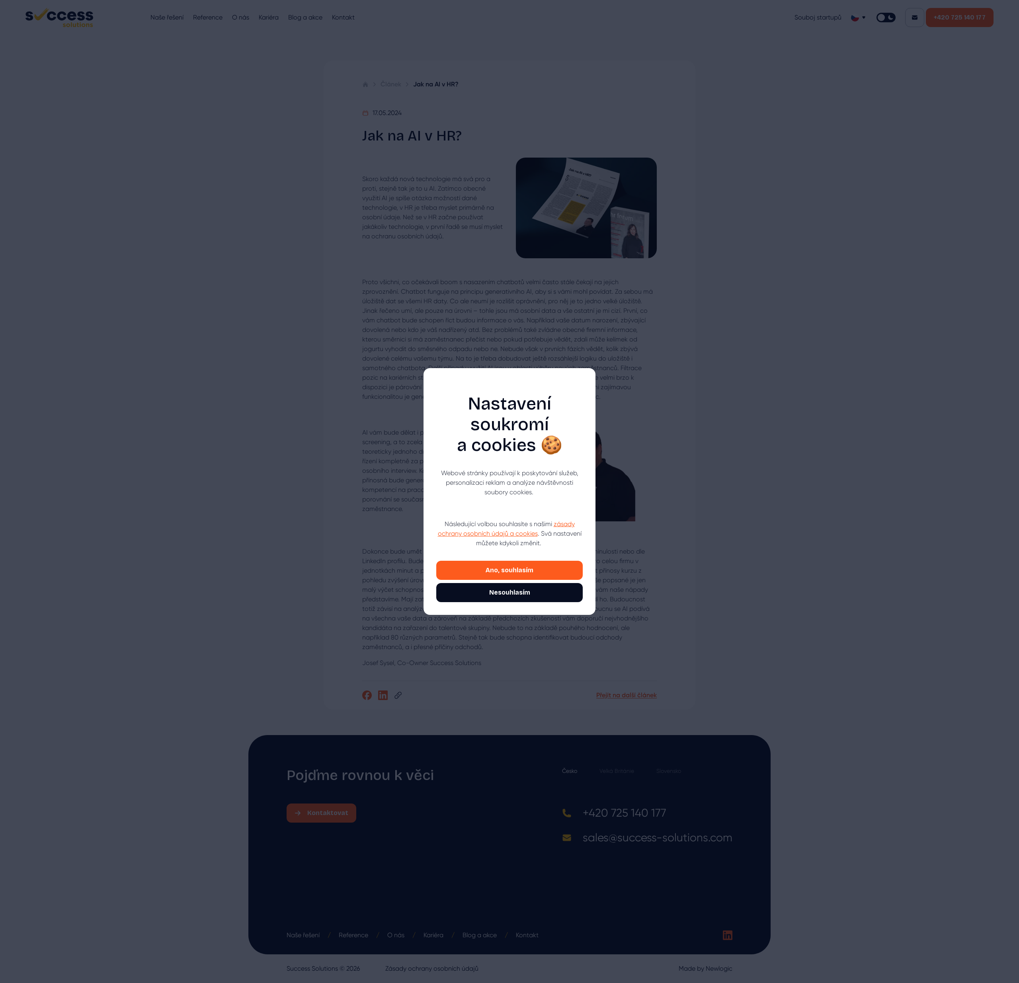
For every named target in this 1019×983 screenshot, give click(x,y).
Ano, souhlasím (509, 570)
